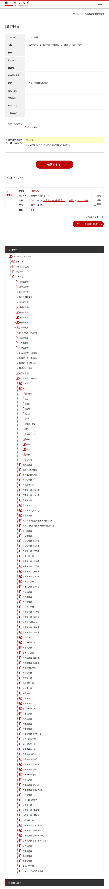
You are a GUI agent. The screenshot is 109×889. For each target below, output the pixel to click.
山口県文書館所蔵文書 (21, 256)
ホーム (76, 14)
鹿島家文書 (27, 856)
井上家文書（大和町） (32, 566)
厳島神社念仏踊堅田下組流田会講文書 (38, 526)
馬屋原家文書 (28, 683)
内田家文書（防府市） (32, 663)
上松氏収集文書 (29, 642)
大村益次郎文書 (29, 744)
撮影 (99, 200)
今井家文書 (27, 597)
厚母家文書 (24, 307)
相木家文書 (27, 714)
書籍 (24, 388)
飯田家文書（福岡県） (28, 378)
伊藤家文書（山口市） (32, 546)
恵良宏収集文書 (29, 708)
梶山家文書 (27, 861)
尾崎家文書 (27, 805)
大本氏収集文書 (29, 749)
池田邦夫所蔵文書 (30, 470)
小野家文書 (27, 846)
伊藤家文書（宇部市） (32, 551)
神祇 (28, 404)
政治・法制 (30, 434)
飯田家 (29, 394)
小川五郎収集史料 (30, 800)
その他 (29, 460)
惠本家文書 (27, 703)
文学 (28, 419)
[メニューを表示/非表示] (100, 4)
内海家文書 (27, 673)
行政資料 (19, 272)
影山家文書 (27, 851)
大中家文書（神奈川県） (33, 734)
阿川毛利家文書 (25, 297)
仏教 (28, 409)
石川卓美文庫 (28, 485)
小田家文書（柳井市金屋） (34, 830)
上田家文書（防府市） (32, 627)
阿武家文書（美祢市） (28, 358)
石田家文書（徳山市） (32, 490)
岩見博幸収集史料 (30, 622)
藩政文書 (19, 262)
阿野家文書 (24, 312)
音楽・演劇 (30, 424)
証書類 (25, 383)
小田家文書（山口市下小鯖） (35, 841)
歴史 (28, 429)
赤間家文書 (24, 287)
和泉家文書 (27, 500)
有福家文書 (24, 338)
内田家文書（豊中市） (32, 658)
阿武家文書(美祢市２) (28, 363)
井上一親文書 (28, 556)
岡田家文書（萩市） (31, 769)
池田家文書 (27, 465)
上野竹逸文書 (28, 637)
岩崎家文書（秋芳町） (32, 612)
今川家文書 (27, 602)
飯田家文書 (24, 373)
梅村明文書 (27, 688)
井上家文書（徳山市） (32, 576)
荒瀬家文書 (24, 328)
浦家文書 (26, 693)
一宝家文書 (27, 536)
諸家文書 (19, 277)
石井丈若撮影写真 (30, 475)
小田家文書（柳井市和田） (34, 835)
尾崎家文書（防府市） (32, 810)
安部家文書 (24, 317)
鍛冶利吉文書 (28, 866)
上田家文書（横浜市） (32, 632)
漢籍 (28, 455)
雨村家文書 (24, 322)
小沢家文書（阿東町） (32, 815)
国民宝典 (36, 191)
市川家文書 (27, 505)
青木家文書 (24, 282)
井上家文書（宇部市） (32, 561)
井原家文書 (27, 592)
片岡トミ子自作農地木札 (33, 871)
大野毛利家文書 (29, 739)
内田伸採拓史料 (29, 668)
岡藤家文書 (27, 780)
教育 (28, 439)
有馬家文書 (24, 343)
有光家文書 (24, 348)
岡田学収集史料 (29, 775)
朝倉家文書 (24, 302)
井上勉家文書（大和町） (33, 582)
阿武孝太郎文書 (25, 368)
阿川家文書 (24, 292)
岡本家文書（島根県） (32, 785)
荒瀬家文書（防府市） (28, 333)
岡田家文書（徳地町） (32, 764)
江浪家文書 (27, 698)
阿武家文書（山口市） (28, 353)
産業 (28, 444)
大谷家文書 (27, 724)
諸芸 (28, 449)
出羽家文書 (27, 531)
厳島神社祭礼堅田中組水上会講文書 (38, 521)
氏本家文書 (27, 648)
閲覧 (99, 196)
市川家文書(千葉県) (31, 510)
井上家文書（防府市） (32, 571)
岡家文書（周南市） (31, 759)
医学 (28, 399)
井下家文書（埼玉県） (32, 587)
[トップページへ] (17, 4)
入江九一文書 (28, 607)
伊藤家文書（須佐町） (32, 541)
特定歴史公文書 (22, 267)
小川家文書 (27, 795)
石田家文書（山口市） (32, 495)
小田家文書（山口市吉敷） (34, 825)
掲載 (99, 204)
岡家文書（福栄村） (31, 754)
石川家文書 (27, 480)
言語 (28, 414)
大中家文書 (27, 729)
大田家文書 (27, 719)
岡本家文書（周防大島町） (34, 790)
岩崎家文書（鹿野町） (32, 617)
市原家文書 (27, 515)
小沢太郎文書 (28, 820)
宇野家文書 (27, 678)
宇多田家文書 (28, 653)
